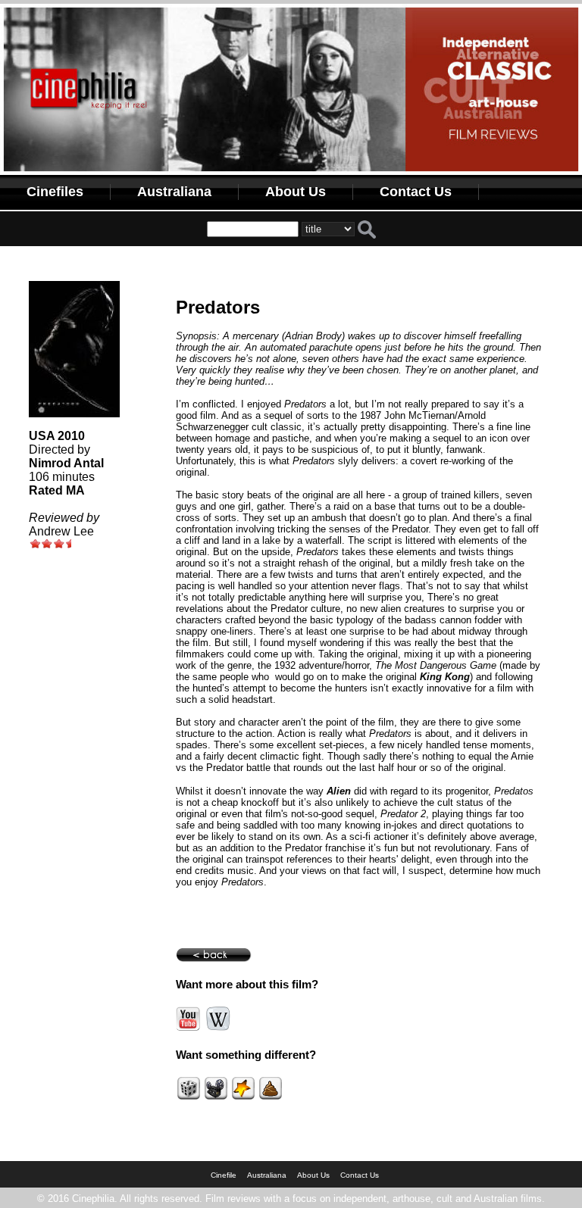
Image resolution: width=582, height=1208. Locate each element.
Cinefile (223, 1175)
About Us (295, 191)
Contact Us (416, 191)
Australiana (174, 191)
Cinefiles (55, 191)
